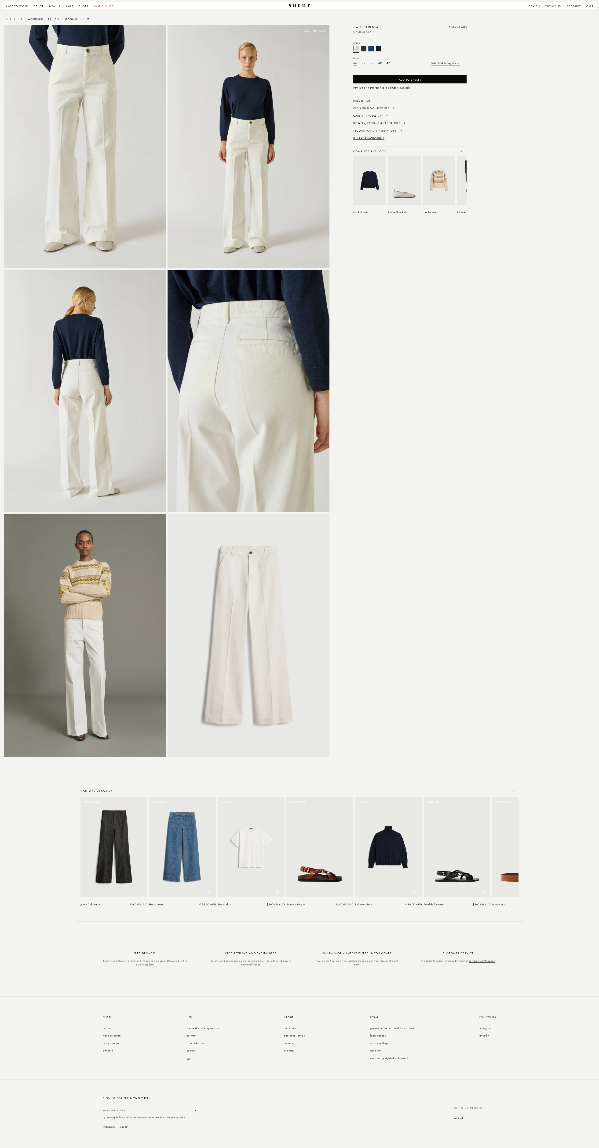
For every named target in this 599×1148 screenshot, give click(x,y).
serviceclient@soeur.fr (482, 960)
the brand (553, 6)
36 (363, 62)
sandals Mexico (295, 904)
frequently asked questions (203, 1028)
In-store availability (368, 137)
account (107, 1028)
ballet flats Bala (397, 212)
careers (288, 1043)
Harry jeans (156, 904)
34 (355, 62)
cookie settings (379, 1043)
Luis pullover (430, 212)
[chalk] (356, 48)
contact (191, 1050)
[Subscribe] (195, 1110)
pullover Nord (363, 904)
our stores (290, 1028)
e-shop (38, 6)
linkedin (484, 1035)
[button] (38, 5)
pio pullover (360, 212)
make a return (111, 1043)
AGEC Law (375, 1050)
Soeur (10, 19)
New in (54, 6)
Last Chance (103, 6)
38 (372, 62)
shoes (83, 6)
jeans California (90, 904)
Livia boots (463, 212)
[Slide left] (451, 151)
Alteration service (294, 1035)
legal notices (378, 1035)
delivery (192, 1035)
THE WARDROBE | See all (40, 19)
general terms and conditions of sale (392, 1028)
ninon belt (498, 904)
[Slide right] (461, 151)
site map (289, 1050)
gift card (108, 1050)
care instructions (196, 1043)
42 (388, 62)
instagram (485, 1028)
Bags (69, 6)
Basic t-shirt (224, 904)
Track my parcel (112, 1035)
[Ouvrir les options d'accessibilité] (188, 1059)
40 (380, 62)
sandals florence (434, 904)
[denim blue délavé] (371, 48)
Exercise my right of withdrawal (389, 1058)
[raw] (378, 48)
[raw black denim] (363, 48)
